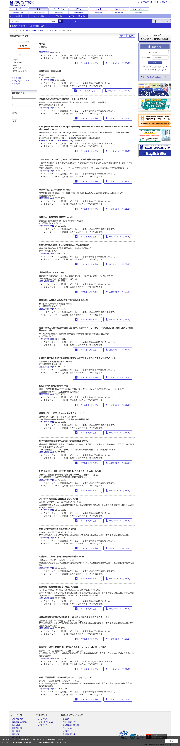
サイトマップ (42, 725)
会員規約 (66, 731)
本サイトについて (69, 722)
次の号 (131, 36)
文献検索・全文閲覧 (19, 722)
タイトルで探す (38, 16)
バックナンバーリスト (22, 81)
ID (149, 52)
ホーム (11, 30)
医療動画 (15, 734)
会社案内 (66, 719)
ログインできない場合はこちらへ (155, 77)
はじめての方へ (144, 2)
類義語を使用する (19, 26)
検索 (14, 121)
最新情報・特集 (17, 719)
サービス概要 (42, 719)
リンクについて (68, 728)
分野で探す (59, 16)
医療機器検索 (17, 728)
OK (171, 741)
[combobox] (29, 21)
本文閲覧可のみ (39, 26)
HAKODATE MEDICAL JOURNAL (54, 140)
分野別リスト (19, 84)
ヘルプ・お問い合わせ (162, 2)
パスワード (146, 58)
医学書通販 (16, 731)
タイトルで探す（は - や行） (36, 30)
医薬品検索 (16, 725)
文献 (19, 30)
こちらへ (164, 67)
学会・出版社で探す (78, 16)
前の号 (122, 36)
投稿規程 (17, 78)
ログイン (155, 62)
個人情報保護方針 (69, 734)
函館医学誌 (54, 30)
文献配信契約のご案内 (71, 725)
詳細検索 (19, 16)
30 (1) (52, 52)
